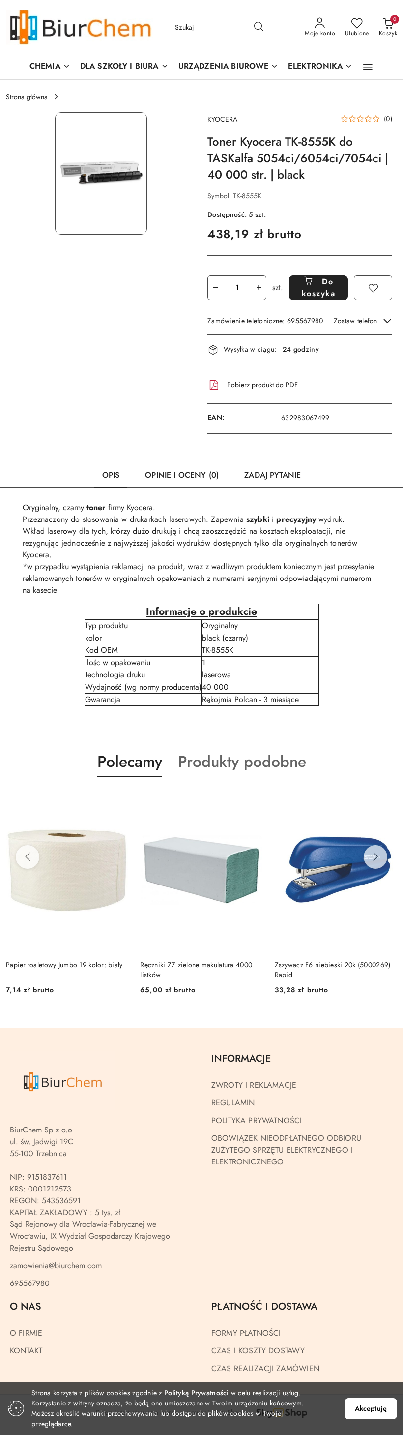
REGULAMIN (233, 1102)
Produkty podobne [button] (242, 761)
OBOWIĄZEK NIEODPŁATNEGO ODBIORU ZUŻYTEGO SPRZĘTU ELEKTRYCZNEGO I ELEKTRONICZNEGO (286, 1149)
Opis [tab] (111, 475)
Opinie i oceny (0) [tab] (182, 475)
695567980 (30, 1283)
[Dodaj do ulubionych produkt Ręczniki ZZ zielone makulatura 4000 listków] (251, 800)
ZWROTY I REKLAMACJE (253, 1085)
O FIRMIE (26, 1333)
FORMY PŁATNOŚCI (246, 1333)
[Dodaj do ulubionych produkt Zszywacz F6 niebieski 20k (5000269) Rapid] (385, 800)
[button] (228, 67)
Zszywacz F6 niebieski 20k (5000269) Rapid (333, 969)
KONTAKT (26, 1350)
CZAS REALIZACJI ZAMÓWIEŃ (265, 1368)
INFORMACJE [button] (241, 1058)
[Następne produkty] (375, 857)
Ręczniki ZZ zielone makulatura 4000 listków (196, 969)
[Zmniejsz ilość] (215, 288)
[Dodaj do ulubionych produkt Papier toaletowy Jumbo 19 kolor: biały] (117, 800)
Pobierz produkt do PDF (262, 385)
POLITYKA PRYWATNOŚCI (256, 1120)
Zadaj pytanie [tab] (272, 475)
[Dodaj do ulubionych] (373, 287)
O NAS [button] (25, 1306)
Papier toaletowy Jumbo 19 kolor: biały (64, 965)
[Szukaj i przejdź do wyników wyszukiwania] (258, 27)
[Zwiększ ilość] (258, 288)
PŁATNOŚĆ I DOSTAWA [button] (264, 1306)
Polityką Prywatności (196, 1393)
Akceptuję (371, 1408)
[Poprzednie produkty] (27, 857)
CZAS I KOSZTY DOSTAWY (258, 1350)
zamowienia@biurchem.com (56, 1265)
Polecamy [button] (129, 761)
